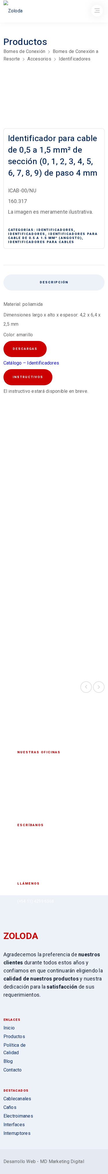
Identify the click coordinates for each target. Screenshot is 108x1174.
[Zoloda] (13, 12)
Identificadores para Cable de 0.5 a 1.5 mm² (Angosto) (53, 236)
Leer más (28, 548)
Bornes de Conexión (24, 51)
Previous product (86, 687)
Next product (99, 687)
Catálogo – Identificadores (31, 363)
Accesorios (39, 59)
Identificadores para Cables (41, 242)
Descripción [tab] (54, 282)
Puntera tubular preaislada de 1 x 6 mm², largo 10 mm (28, 523)
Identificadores (75, 59)
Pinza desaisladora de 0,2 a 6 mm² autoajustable (80, 523)
